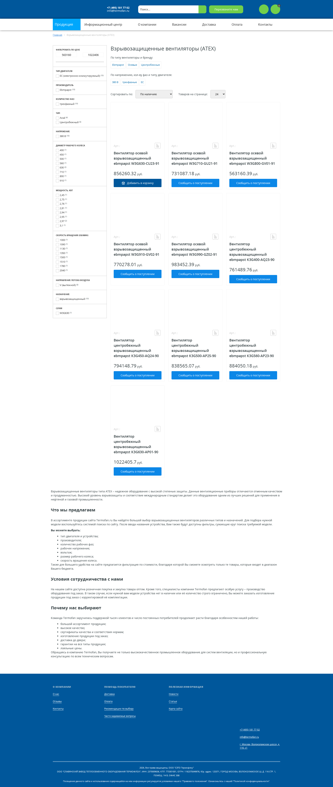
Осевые (132, 64)
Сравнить (158, 146)
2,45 (62, 195)
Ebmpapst (65, 90)
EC (142, 82)
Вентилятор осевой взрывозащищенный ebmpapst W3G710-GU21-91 (195, 158)
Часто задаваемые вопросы (120, 716)
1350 (62, 253)
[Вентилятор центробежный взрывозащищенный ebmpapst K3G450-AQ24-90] (137, 308)
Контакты (58, 708)
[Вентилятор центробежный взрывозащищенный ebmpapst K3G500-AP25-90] (195, 308)
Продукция (64, 24)
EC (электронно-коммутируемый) (80, 75)
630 (62, 167)
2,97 (62, 221)
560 (62, 163)
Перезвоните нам (226, 9)
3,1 (61, 225)
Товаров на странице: (193, 94)
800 (62, 176)
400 (62, 150)
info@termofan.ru (118, 10)
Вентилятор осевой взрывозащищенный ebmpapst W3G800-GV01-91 (252, 158)
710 (62, 172)
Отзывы (57, 701)
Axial (62, 117)
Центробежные (150, 64)
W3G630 (64, 313)
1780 (62, 266)
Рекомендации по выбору (119, 708)
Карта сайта (175, 708)
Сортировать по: (122, 94)
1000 (62, 240)
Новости (173, 694)
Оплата (108, 701)
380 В (63, 136)
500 (62, 159)
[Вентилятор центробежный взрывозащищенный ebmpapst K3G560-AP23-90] (253, 308)
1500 (62, 257)
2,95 (62, 217)
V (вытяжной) (68, 285)
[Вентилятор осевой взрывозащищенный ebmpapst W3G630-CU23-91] (137, 121)
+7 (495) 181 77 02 (118, 7)
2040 (62, 270)
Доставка (109, 694)
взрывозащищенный (72, 299)
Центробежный (69, 122)
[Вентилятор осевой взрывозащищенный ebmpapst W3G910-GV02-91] (137, 212)
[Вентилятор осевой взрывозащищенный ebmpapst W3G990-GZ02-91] (195, 212)
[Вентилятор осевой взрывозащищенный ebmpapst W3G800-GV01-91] (253, 121)
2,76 (62, 203)
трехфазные (129, 82)
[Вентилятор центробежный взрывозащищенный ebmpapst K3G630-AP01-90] (137, 405)
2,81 (62, 208)
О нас (56, 694)
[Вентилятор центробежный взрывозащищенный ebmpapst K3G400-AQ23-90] (253, 212)
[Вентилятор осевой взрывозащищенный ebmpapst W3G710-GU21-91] (195, 121)
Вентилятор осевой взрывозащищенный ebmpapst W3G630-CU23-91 (136, 158)
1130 (62, 248)
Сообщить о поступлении (195, 183)
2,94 (62, 212)
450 (62, 154)
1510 (62, 261)
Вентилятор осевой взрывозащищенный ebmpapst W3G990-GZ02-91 (194, 249)
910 (62, 180)
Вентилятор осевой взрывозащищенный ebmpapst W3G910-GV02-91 (136, 249)
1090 (62, 244)
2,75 (62, 199)
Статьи (173, 701)
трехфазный (67, 104)
